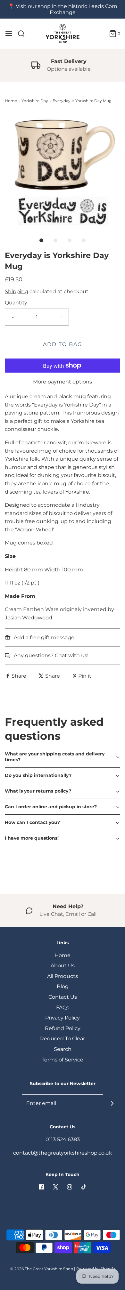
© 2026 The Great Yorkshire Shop (41, 1268)
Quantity (16, 303)
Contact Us (62, 997)
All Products (62, 976)
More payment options (62, 382)
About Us (63, 966)
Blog (63, 986)
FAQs (62, 1007)
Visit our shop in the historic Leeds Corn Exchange (66, 9)
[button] (62, 171)
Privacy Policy (62, 1018)
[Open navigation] (8, 33)
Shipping (16, 291)
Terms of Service (62, 1060)
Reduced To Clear (62, 1039)
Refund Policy (62, 1028)
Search (62, 1049)
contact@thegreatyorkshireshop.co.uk (62, 1153)
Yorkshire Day (34, 100)
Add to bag (62, 344)
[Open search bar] (23, 33)
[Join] (112, 1103)
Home (11, 100)
